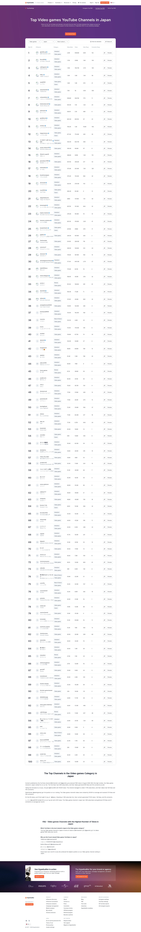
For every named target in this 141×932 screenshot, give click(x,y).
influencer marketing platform (52, 871)
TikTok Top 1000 (112, 8)
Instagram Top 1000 (88, 8)
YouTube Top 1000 (100, 8)
